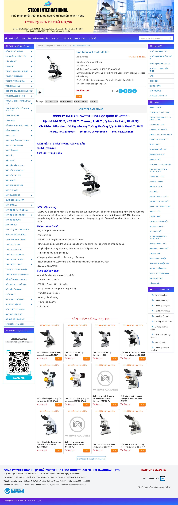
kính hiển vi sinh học (81, 101)
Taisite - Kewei (156, 278)
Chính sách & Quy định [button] (74, 38)
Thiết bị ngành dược (159, 51)
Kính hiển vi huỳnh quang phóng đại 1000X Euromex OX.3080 (131, 398)
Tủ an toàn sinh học (15, 96)
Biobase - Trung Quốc (160, 112)
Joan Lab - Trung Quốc (160, 206)
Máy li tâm (10, 135)
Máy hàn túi (11, 225)
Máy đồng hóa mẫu (14, 185)
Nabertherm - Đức (158, 243)
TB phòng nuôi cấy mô (16, 240)
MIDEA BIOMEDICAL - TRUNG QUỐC (158, 237)
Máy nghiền (11, 180)
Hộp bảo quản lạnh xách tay (19, 91)
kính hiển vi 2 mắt (66, 101)
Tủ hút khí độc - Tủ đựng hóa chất (17, 109)
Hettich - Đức (156, 186)
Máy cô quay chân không (17, 230)
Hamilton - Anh (157, 176)
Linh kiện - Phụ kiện (15, 324)
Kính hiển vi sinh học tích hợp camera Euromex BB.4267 (49, 353)
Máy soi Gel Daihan (14, 145)
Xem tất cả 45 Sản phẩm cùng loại (91, 459)
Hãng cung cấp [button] (40, 38)
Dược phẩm (155, 86)
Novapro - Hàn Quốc (159, 248)
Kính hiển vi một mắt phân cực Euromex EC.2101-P (104, 445)
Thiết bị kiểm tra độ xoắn (17, 274)
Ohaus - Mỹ (155, 253)
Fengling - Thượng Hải (160, 164)
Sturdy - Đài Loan (158, 268)
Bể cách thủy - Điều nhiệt (17, 125)
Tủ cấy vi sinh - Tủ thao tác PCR (18, 102)
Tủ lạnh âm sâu (13, 86)
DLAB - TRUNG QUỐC (158, 139)
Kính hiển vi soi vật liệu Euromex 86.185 (102, 353)
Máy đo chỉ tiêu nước (15, 215)
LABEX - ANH (155, 216)
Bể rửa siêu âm (12, 130)
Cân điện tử (11, 61)
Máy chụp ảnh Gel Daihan (17, 140)
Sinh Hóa (154, 81)
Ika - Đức (154, 191)
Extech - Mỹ (155, 159)
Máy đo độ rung (13, 220)
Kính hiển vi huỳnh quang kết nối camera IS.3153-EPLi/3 (49, 399)
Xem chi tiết (56, 348)
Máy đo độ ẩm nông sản (17, 210)
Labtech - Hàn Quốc (159, 221)
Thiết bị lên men (13, 244)
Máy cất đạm (11, 205)
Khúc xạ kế (10, 294)
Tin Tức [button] (55, 38)
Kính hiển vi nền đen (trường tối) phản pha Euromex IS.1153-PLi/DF (49, 444)
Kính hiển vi (94, 101)
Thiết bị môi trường (15, 259)
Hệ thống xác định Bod (16, 279)
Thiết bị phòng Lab (162, 305)
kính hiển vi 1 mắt (52, 101)
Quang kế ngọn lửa (15, 200)
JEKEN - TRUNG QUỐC (159, 196)
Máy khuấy (10, 160)
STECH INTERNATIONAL (159, 273)
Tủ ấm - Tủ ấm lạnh (14, 76)
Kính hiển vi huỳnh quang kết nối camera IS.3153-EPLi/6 (77, 399)
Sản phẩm (26, 38)
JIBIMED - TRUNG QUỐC (159, 201)
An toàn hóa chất (14, 314)
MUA (79, 96)
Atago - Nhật (156, 107)
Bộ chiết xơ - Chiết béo (16, 284)
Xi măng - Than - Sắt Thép (159, 69)
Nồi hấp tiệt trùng (14, 51)
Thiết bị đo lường (14, 264)
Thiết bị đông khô (14, 249)
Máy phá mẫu (12, 190)
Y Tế (151, 76)
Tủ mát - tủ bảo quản (15, 81)
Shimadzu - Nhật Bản (159, 263)
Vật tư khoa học (161, 295)
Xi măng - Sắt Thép (158, 96)
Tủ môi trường (12, 115)
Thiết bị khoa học (162, 300)
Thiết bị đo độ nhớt (15, 254)
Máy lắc (9, 155)
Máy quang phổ (13, 195)
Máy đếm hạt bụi (13, 175)
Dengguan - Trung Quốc (161, 134)
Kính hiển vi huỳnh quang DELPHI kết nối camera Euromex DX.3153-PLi (103, 398)
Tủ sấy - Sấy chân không (17, 71)
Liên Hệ (92, 38)
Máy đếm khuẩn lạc (15, 170)
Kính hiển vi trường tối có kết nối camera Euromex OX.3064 (132, 353)
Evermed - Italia (157, 154)
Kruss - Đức (155, 211)
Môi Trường (155, 91)
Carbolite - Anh (157, 124)
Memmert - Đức (157, 226)
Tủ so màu (10, 120)
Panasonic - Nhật (158, 258)
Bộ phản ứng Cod (14, 289)
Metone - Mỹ (155, 231)
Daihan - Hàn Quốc (158, 129)
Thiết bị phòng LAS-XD (160, 63)
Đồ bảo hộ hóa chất (15, 319)
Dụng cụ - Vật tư (13, 304)
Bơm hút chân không (16, 235)
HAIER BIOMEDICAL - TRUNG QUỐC (158, 170)
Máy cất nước (12, 150)
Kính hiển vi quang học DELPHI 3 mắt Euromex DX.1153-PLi (74, 444)
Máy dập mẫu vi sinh (15, 165)
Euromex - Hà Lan (158, 149)
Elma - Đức (155, 144)
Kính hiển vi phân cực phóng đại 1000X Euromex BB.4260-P (132, 445)
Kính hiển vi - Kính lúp (16, 56)
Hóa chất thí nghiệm (15, 309)
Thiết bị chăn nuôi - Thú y (161, 57)
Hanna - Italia (156, 181)
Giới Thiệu (14, 38)
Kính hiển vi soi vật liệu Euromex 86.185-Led (74, 353)
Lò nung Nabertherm (163, 321)
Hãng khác (155, 283)
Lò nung (9, 66)
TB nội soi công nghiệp (16, 269)
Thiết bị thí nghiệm (162, 311)
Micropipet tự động (15, 299)
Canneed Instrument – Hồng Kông (160, 118)
